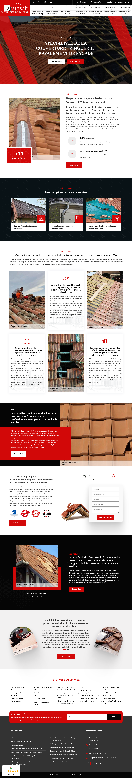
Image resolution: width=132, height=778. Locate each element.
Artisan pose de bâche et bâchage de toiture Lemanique (110, 7)
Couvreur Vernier (39, 699)
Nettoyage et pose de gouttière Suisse (66, 12)
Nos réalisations (57, 61)
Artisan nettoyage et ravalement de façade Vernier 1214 (112, 701)
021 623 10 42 (82, 2)
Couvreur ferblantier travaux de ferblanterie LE (81, 6)
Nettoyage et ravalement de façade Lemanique (52, 12)
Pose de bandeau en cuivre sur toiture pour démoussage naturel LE (37, 13)
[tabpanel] (66, 633)
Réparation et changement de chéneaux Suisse (95, 6)
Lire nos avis (11, 774)
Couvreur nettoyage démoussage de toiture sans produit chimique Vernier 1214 (89, 693)
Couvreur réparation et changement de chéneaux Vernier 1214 (65, 695)
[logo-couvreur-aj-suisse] (15, 8)
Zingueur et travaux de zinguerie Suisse (81, 12)
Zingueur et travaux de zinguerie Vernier (18, 700)
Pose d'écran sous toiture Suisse (52, 6)
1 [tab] (64, 649)
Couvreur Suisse (38, 5)
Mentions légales (76, 775)
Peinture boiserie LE (67, 5)
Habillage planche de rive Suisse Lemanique (124, 12)
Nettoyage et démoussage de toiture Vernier (20, 694)
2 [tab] (68, 649)
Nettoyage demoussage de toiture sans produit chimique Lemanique (124, 7)
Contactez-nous (75, 61)
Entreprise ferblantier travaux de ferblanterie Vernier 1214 (66, 688)
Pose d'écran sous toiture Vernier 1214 (110, 694)
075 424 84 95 (98, 2)
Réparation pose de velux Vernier (42, 694)
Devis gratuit (74, 165)
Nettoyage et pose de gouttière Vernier (43, 688)
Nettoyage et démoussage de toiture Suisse (95, 12)
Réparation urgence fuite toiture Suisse (110, 12)
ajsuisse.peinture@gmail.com (119, 2)
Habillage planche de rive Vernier (19, 688)
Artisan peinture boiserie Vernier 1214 (41, 703)
